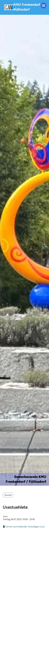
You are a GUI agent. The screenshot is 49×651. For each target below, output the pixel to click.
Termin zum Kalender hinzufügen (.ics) (25, 526)
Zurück (8, 495)
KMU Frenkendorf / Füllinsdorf (28, 7)
